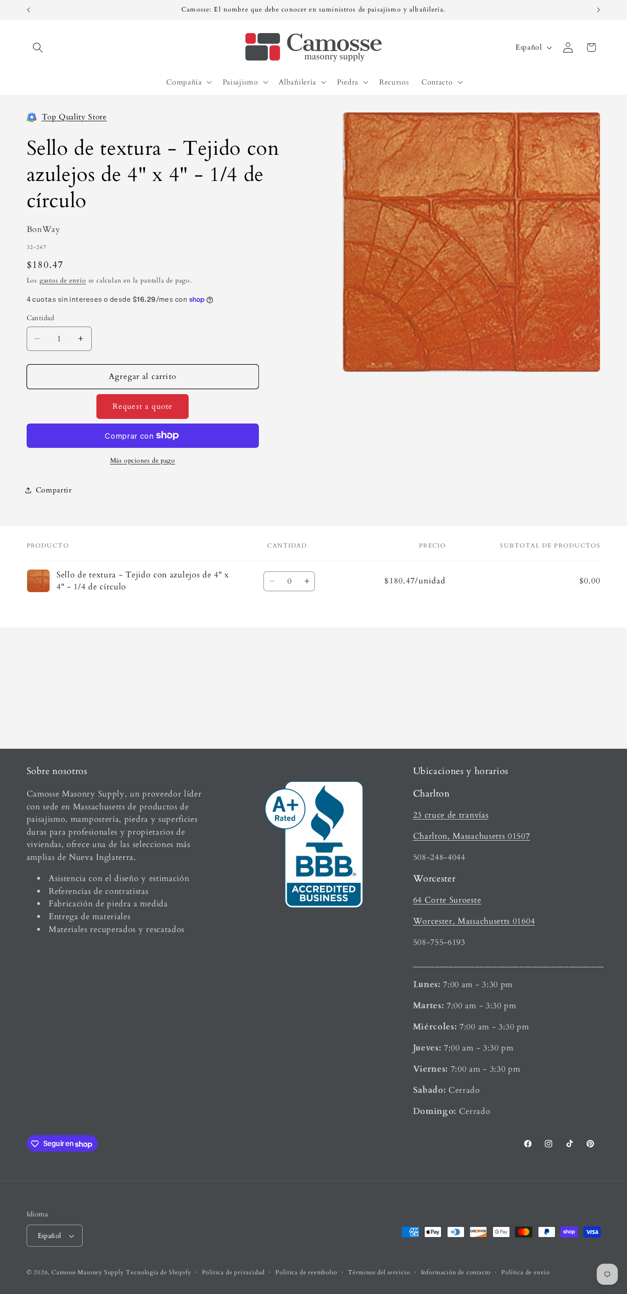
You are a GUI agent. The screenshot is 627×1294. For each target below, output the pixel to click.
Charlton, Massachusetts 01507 (471, 836)
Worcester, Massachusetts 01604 (474, 921)
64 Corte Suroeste (447, 899)
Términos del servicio (379, 1272)
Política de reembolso (306, 1272)
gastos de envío (62, 280)
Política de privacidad (233, 1272)
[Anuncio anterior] (28, 10)
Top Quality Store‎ (74, 117)
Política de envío (525, 1272)
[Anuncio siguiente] (598, 10)
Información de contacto (456, 1272)
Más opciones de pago (142, 460)
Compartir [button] (54, 490)
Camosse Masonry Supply (87, 1272)
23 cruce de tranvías (451, 814)
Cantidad (41, 317)
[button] (38, 47)
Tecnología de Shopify (158, 1272)
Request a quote (142, 406)
